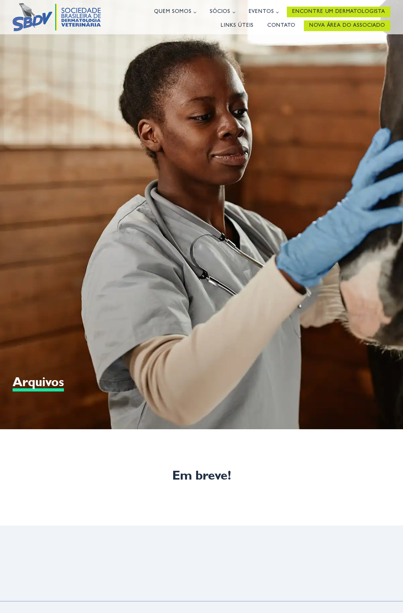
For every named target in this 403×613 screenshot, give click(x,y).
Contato (281, 25)
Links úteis (237, 25)
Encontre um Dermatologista (338, 11)
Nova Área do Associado (347, 25)
